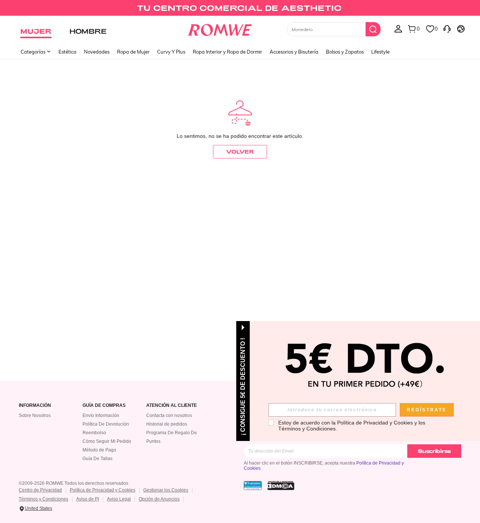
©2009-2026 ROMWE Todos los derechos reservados (73, 483)
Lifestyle (380, 52)
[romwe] (219, 28)
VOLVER (240, 151)
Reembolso (94, 432)
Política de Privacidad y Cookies (102, 490)
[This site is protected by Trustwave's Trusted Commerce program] (253, 485)
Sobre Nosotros (35, 415)
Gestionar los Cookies (165, 490)
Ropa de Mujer (133, 52)
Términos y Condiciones (43, 499)
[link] (240, 9)
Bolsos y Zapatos (345, 52)
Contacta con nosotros (169, 415)
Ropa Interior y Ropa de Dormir (227, 52)
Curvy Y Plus (171, 52)
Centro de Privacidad (40, 490)
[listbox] (398, 28)
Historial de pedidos (166, 424)
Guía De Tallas (97, 458)
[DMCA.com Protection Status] (280, 485)
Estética (67, 52)
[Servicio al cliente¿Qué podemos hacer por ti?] (447, 28)
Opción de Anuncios (159, 499)
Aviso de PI (87, 499)
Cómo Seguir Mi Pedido (106, 441)
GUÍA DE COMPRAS (104, 405)
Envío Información (100, 415)
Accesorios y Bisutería (294, 52)
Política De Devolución (105, 424)
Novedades (97, 52)
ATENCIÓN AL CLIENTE (171, 405)
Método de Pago (99, 450)
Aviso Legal (119, 499)
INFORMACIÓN (35, 405)
